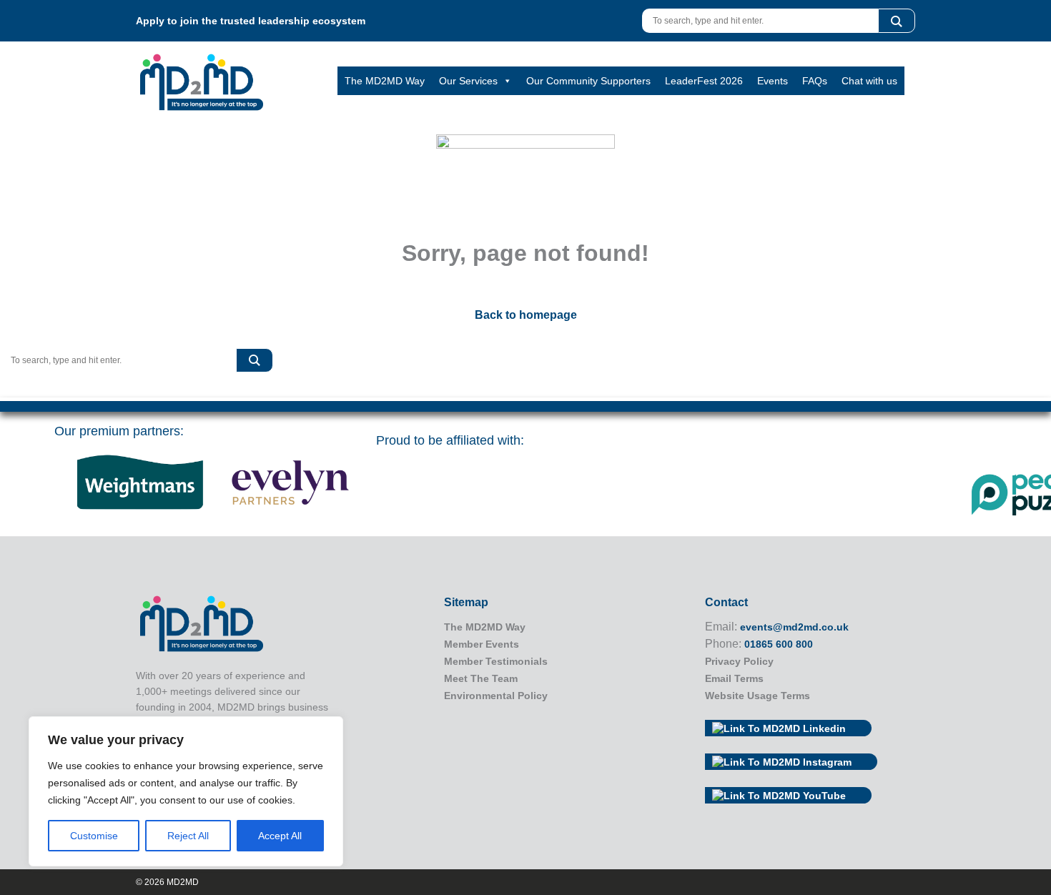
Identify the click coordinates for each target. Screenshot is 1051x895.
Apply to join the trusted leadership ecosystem (250, 20)
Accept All (280, 835)
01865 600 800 (778, 644)
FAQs (814, 80)
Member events (481, 644)
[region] (186, 791)
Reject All (188, 835)
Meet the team (481, 678)
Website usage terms (757, 695)
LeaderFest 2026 (704, 80)
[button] (896, 21)
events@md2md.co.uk (794, 627)
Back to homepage (526, 315)
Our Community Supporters (588, 80)
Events (772, 80)
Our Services (468, 80)
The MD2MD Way (385, 80)
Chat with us (869, 80)
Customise (94, 835)
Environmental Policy (496, 695)
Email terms (734, 678)
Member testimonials (496, 661)
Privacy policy (739, 661)
